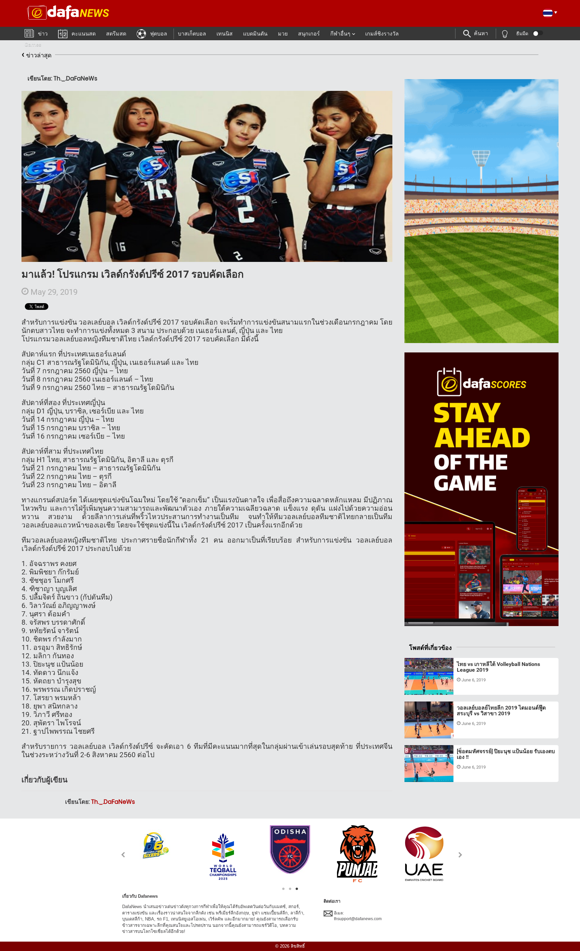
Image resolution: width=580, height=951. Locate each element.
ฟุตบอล (158, 34)
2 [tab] (290, 889)
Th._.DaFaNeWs (113, 802)
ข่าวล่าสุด (36, 54)
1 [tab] (283, 889)
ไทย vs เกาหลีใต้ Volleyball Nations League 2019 (498, 667)
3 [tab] (296, 889)
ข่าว (43, 34)
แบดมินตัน (255, 34)
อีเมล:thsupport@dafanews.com (358, 916)
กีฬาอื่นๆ (340, 34)
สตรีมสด (116, 34)
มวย (283, 34)
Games (33, 44)
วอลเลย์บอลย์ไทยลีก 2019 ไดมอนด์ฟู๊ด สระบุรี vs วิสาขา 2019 (501, 711)
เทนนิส (224, 34)
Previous (119, 854)
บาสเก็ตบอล (192, 34)
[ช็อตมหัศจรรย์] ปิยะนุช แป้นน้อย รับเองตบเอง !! (506, 754)
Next (460, 854)
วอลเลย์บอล (422, 686)
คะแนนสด (83, 34)
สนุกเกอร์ (309, 34)
